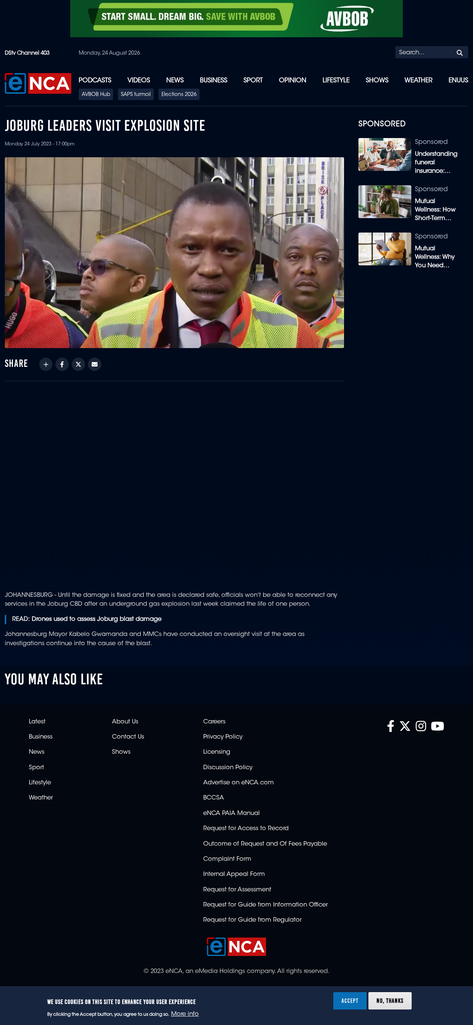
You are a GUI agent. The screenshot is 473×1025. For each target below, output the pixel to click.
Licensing (216, 752)
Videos (138, 81)
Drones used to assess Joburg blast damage (96, 619)
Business (213, 81)
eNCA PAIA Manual (231, 813)
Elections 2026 (179, 94)
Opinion (292, 81)
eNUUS (458, 81)
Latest (37, 722)
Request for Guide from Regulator (252, 920)
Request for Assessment (237, 890)
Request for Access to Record (246, 829)
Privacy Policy (222, 737)
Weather (418, 81)
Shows (377, 81)
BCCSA (213, 798)
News (175, 81)
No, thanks (390, 1000)
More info (185, 1014)
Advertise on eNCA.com (238, 783)
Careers (214, 722)
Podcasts (95, 81)
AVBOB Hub (96, 94)
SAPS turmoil (136, 94)
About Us (125, 722)
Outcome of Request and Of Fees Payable (265, 844)
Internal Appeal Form (234, 874)
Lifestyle (336, 81)
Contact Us (128, 737)
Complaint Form (227, 859)
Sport (253, 81)
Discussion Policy (227, 768)
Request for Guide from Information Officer (265, 905)
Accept (349, 1000)
